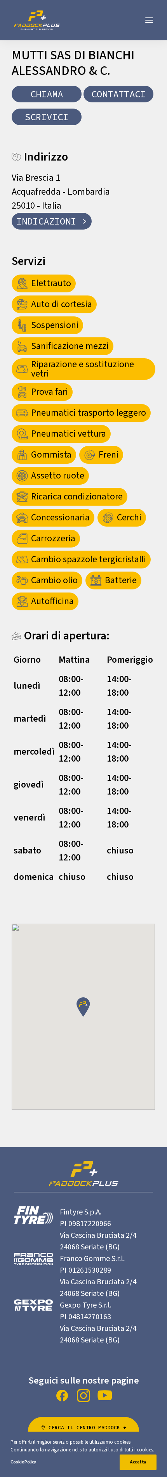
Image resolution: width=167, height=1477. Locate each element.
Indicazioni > (51, 221)
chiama (46, 94)
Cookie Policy (23, 1462)
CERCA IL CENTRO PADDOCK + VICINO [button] (89, 1431)
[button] (149, 20)
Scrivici (46, 117)
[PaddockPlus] (37, 20)
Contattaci (118, 94)
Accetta (138, 1462)
